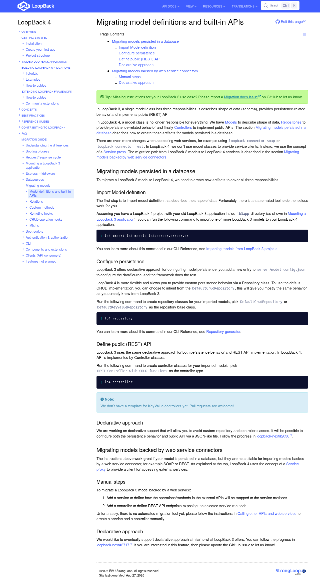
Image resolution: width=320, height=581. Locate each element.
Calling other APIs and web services (267, 513)
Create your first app (40, 49)
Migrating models (38, 185)
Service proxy (115, 151)
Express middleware (40, 173)
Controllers (183, 127)
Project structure (38, 55)
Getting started (34, 37)
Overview (29, 31)
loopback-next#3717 (112, 544)
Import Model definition (137, 47)
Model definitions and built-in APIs (50, 193)
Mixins (34, 225)
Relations (36, 201)
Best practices (33, 115)
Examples (33, 79)
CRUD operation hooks (46, 219)
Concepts (29, 109)
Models (231, 122)
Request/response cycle (43, 157)
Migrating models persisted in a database (145, 41)
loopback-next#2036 (272, 435)
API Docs (169, 6)
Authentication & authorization (47, 237)
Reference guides (36, 121)
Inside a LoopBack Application (44, 61)
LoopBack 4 (34, 21)
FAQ (24, 133)
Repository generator (223, 331)
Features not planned (41, 261)
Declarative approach (136, 64)
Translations (243, 6)
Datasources (35, 179)
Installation (34, 43)
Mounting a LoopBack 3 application (43, 165)
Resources (212, 6)
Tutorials (32, 73)
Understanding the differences (47, 145)
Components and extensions (46, 249)
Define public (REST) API (139, 58)
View (190, 6)
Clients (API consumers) (43, 255)
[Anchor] (181, 41)
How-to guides (36, 85)
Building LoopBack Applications (46, 67)
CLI (28, 243)
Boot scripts (34, 231)
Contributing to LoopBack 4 (44, 127)
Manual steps (130, 76)
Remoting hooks (41, 213)
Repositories (291, 122)
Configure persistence (137, 52)
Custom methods (42, 207)
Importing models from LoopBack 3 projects (242, 248)
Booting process (37, 151)
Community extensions (42, 103)
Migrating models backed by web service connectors (155, 70)
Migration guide (34, 139)
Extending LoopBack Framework (47, 91)
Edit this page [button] (291, 21)
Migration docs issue (241, 96)
